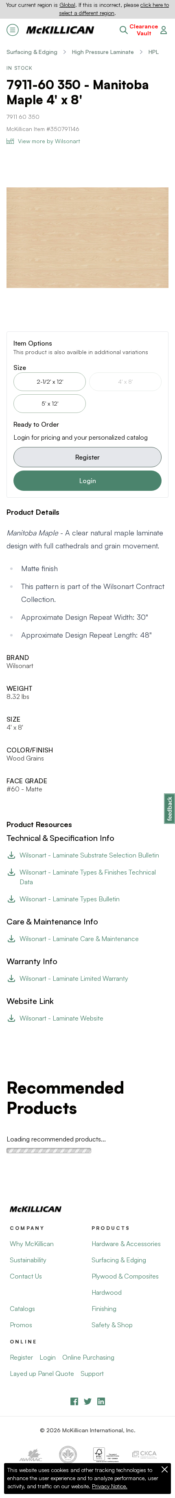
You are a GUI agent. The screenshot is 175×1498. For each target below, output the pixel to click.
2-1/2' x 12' (50, 381)
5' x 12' (50, 403)
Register (87, 457)
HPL (154, 51)
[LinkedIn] (101, 1401)
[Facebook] (74, 1401)
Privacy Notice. (109, 1486)
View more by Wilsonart (49, 141)
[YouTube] (88, 1401)
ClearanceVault (143, 30)
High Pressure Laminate (103, 51)
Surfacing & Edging (32, 51)
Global (67, 5)
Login (87, 481)
